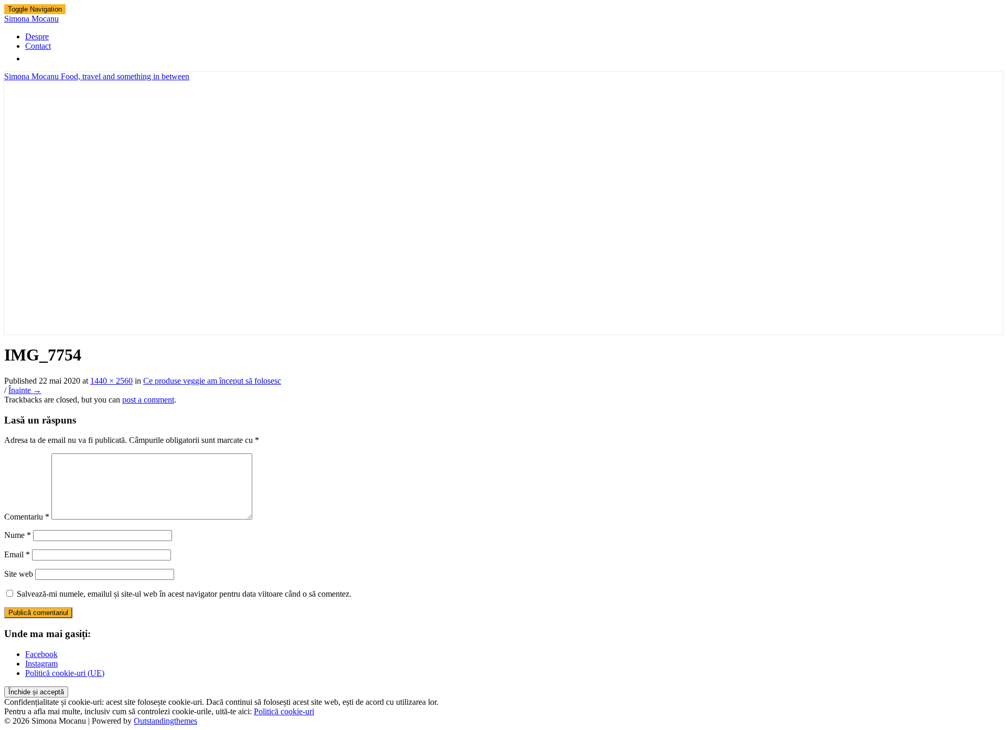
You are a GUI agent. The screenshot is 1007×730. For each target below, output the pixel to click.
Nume (17, 535)
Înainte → (24, 390)
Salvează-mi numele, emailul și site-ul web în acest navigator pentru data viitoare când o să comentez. (184, 593)
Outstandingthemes (165, 720)
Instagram (41, 663)
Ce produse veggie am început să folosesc (212, 380)
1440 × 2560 (111, 380)
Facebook (41, 654)
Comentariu (26, 516)
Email (17, 554)
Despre (37, 36)
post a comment (148, 399)
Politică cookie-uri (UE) (64, 673)
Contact (38, 45)
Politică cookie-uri (284, 711)
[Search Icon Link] (30, 58)
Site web (18, 573)
